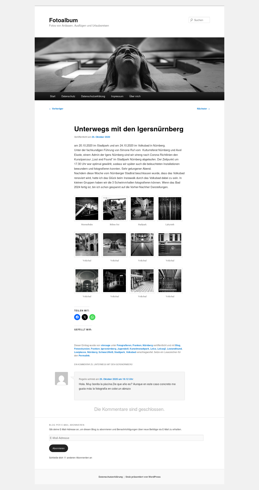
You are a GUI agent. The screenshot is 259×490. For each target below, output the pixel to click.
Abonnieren (59, 448)
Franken (137, 345)
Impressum (117, 96)
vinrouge (105, 345)
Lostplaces (80, 352)
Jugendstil (123, 348)
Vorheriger (56, 108)
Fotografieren (124, 345)
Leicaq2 (161, 348)
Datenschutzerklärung (93, 96)
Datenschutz (68, 96)
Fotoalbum (63, 20)
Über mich (134, 96)
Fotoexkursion (82, 348)
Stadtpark (119, 352)
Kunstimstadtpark (139, 348)
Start (52, 96)
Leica (153, 348)
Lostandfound (174, 348)
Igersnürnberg (108, 348)
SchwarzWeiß (106, 352)
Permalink (84, 355)
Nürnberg (148, 345)
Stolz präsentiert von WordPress (143, 476)
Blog (177, 345)
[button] (88, 213)
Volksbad (131, 352)
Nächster (203, 108)
